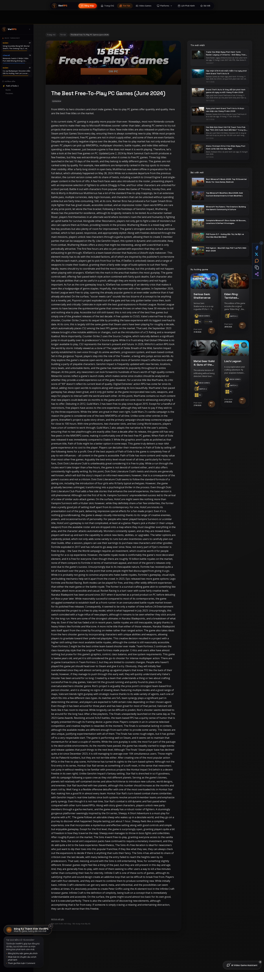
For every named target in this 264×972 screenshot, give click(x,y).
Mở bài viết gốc (57, 919)
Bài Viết (207, 5)
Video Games (145, 5)
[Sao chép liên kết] (257, 267)
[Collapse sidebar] (29, 29)
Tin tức (63, 34)
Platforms (164, 5)
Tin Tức (126, 5)
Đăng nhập (89, 5)
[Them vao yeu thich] (213, 278)
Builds (8, 90)
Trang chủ (51, 34)
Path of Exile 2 (10, 85)
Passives (9, 93)
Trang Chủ (109, 5)
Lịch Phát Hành (188, 5)
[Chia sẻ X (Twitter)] (257, 254)
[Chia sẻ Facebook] (257, 248)
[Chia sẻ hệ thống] (257, 274)
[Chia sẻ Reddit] (257, 261)
